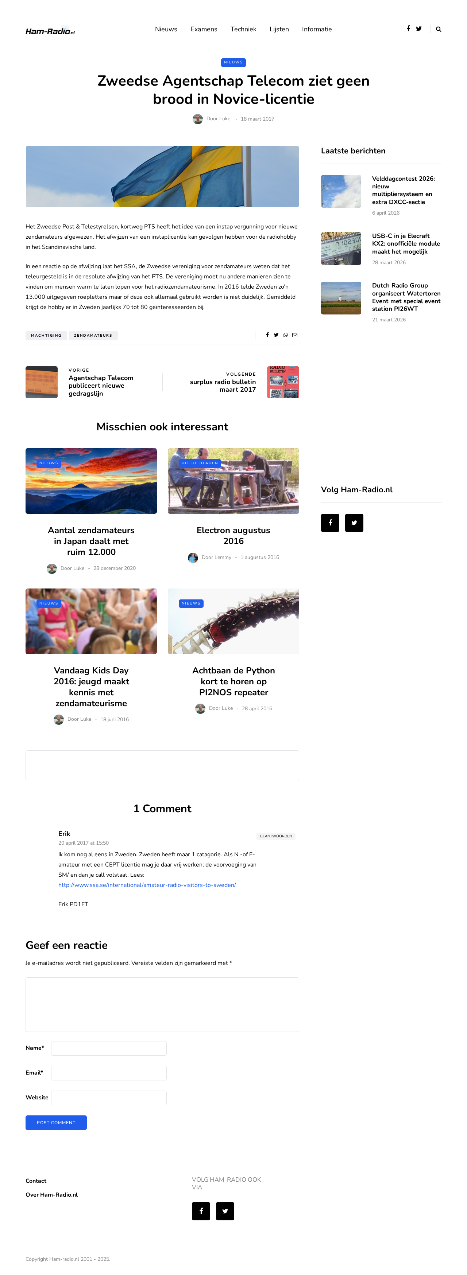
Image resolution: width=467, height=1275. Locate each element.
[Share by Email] (294, 335)
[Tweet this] (276, 335)
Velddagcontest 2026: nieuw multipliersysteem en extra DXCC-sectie (403, 190)
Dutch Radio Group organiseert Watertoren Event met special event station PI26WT (406, 297)
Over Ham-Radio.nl (52, 1195)
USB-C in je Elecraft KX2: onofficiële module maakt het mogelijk (406, 244)
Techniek (243, 29)
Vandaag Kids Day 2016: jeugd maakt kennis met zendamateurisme (91, 687)
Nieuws (166, 29)
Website (37, 1098)
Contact (36, 1181)
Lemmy (223, 557)
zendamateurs (93, 335)
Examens (203, 29)
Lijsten (279, 29)
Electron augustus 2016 (233, 535)
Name (35, 1048)
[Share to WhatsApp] (285, 335)
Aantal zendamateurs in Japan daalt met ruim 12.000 (91, 541)
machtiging (46, 335)
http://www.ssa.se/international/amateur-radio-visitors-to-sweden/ (147, 885)
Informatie (317, 29)
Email (34, 1073)
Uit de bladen (200, 463)
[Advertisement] (376, 408)
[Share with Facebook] (267, 335)
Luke (224, 119)
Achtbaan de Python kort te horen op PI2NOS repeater (233, 681)
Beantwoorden (276, 836)
